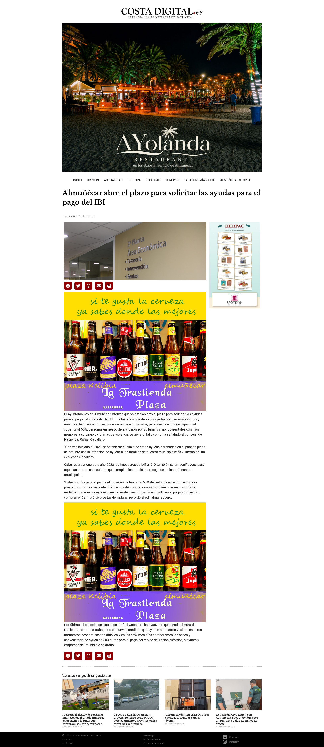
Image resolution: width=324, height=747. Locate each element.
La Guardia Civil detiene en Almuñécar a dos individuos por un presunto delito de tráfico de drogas (237, 719)
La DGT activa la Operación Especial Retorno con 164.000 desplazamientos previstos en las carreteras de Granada (135, 719)
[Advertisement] (234, 364)
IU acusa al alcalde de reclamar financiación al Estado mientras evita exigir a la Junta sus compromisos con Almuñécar (83, 719)
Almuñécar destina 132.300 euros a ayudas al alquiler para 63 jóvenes (187, 717)
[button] (68, 286)
